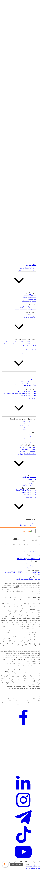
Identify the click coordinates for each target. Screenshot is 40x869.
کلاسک (31, 579)
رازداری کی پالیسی (31, 567)
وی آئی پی (24, 579)
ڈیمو (18, 579)
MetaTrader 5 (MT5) (15, 572)
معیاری (36, 579)
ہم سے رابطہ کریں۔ (17, 563)
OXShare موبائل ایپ (31, 572)
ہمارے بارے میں (33, 563)
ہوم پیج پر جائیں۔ (31, 550)
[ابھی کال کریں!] (5, 864)
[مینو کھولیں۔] (39, 536)
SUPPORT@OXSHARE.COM (28, 559)
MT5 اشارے (31, 574)
